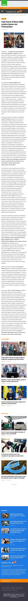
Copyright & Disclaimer (6, 590)
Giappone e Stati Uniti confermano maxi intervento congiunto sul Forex (18, 541)
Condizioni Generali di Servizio (17, 587)
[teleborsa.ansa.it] (14, 11)
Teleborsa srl (16, 580)
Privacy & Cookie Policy (10, 588)
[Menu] (2, 11)
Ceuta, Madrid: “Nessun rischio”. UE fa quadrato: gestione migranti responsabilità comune (18, 530)
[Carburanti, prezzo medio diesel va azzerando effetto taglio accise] (5, 550)
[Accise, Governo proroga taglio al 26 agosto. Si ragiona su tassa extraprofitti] (14, 423)
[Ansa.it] (4, 3)
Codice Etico (15, 590)
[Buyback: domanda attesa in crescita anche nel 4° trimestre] (5, 515)
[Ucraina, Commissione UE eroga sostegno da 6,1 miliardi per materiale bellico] (14, 393)
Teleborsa (18, 8)
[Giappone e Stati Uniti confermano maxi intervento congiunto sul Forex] (5, 541)
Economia (4, 18)
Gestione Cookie (19, 588)
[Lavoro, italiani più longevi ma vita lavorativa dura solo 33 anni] (5, 523)
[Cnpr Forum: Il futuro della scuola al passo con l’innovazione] (14, 40)
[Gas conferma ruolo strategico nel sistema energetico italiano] (5, 557)
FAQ (3, 588)
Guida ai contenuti (5, 587)
